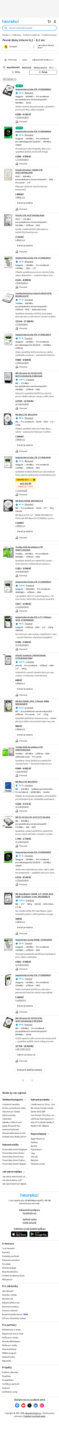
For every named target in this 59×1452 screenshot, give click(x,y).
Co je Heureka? (8, 1248)
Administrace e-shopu (11, 1329)
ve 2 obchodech (22, 645)
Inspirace (6, 1388)
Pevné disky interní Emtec (13, 1153)
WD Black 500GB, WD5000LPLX (29, 500)
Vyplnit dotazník (29, 1222)
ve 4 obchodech (22, 571)
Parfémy (34, 1142)
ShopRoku (6, 1376)
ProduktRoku (7, 1380)
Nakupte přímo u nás (11, 1302)
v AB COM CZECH (22, 1049)
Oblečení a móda (38, 1164)
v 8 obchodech (21, 283)
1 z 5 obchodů (21, 490)
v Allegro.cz (20, 197)
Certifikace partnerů (10, 1384)
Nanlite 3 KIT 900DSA (40, 1126)
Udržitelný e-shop (9, 1392)
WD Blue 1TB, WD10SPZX (26, 781)
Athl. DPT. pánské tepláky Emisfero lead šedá (44, 1122)
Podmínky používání (10, 1256)
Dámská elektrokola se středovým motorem (15, 1133)
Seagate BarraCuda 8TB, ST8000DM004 (33, 89)
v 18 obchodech (22, 363)
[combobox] (29, 28)
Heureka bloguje (9, 1268)
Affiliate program (9, 1353)
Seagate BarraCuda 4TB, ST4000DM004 (33, 131)
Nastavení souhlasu (10, 1306)
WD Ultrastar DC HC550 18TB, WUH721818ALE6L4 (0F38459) (29, 1019)
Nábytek (34, 1160)
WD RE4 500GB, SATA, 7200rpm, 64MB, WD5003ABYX (32, 703)
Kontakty (6, 1252)
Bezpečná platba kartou (12, 1314)
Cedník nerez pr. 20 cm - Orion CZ (44, 1104)
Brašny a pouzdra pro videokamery (15, 1108)
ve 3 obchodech (22, 404)
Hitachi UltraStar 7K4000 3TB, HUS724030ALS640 (29, 171)
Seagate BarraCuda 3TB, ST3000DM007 (33, 975)
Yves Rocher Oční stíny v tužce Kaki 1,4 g (44, 1115)
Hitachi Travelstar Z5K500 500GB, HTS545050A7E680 (30, 657)
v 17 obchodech (22, 159)
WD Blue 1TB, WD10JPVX (26, 414)
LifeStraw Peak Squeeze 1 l (42, 1119)
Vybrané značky (10, 1144)
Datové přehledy (9, 1349)
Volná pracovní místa (10, 1260)
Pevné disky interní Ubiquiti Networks (15, 1164)
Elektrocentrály (9, 1115)
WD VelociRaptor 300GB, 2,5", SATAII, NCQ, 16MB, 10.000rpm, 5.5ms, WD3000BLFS (34, 895)
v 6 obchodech (21, 771)
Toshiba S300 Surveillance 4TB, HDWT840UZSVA (29, 748)
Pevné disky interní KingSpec (14, 1149)
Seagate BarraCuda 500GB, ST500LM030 (33, 939)
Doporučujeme (38, 1134)
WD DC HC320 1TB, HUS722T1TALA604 (32, 817)
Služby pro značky (9, 1345)
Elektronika (17, 35)
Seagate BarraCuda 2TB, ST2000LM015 (33, 258)
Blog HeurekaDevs (10, 1271)
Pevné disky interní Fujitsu (13, 1160)
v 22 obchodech (22, 117)
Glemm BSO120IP (38, 1111)
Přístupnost (7, 1279)
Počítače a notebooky (31, 35)
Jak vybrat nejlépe (12, 1171)
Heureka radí (7, 1298)
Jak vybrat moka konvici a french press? (15, 1176)
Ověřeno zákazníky (10, 1372)
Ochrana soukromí (9, 1310)
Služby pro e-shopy (10, 1337)
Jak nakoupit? (8, 1291)
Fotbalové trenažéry (11, 1104)
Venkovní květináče (10, 1129)
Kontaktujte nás (29, 1213)
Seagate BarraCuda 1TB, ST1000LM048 (33, 457)
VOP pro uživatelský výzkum (14, 1318)
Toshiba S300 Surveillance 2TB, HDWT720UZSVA (29, 548)
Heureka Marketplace (11, 1341)
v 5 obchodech (21, 324)
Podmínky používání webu (34, 1416)
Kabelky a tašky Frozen (12, 1122)
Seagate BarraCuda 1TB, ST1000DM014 (33, 581)
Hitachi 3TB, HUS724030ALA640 (29, 215)
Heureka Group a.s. (33, 1413)
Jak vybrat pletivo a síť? (12, 1180)
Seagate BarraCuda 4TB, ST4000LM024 (33, 334)
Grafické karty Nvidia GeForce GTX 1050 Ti (15, 1137)
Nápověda (6, 1360)
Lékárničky (7, 1119)
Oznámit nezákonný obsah (13, 1275)
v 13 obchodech (22, 607)
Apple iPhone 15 (37, 1139)
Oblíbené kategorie (12, 1099)
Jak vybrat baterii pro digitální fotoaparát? (15, 1183)
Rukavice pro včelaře (11, 1111)
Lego (33, 1153)
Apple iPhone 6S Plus (11, 1126)
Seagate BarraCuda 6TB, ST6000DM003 (33, 852)
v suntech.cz (20, 1000)
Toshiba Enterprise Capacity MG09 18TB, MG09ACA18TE (33, 295)
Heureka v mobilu (9, 1295)
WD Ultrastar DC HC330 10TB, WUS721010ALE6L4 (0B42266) (28, 374)
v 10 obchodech (22, 880)
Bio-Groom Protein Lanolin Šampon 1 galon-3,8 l (44, 1108)
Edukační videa (8, 1357)
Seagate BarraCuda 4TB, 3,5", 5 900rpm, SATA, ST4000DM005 (33, 618)
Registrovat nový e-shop (12, 1333)
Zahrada (34, 1156)
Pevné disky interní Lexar (13, 1156)
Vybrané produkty (40, 1099)
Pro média (6, 1264)
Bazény (34, 1146)
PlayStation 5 (36, 1149)
